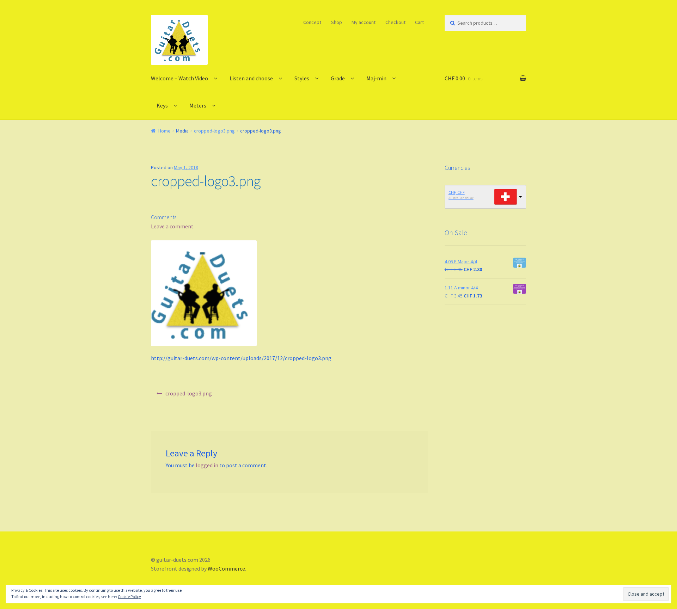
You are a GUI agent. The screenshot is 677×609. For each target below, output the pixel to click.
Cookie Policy (129, 596)
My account (364, 22)
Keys (162, 105)
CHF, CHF (457, 192)
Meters (197, 105)
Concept (312, 22)
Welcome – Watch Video (179, 78)
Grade (338, 78)
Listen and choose (251, 78)
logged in (207, 465)
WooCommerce (226, 568)
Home (164, 131)
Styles (301, 78)
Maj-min (376, 78)
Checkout (395, 22)
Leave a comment (172, 226)
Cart (419, 22)
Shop (336, 22)
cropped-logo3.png (214, 131)
